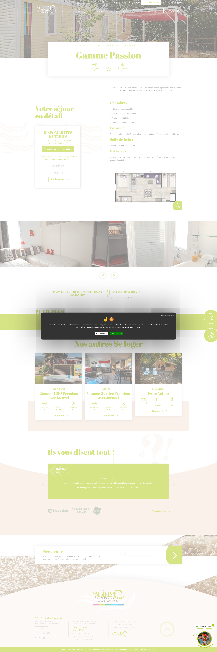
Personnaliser (101, 333)
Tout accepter (116, 333)
